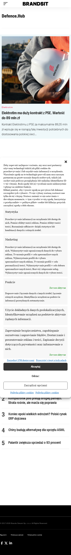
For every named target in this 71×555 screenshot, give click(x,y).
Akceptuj (35, 366)
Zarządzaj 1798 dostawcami (20, 360)
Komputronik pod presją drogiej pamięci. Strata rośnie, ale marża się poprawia (35, 400)
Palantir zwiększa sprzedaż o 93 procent (34, 442)
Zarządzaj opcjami (35, 385)
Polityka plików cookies (22, 392)
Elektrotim (7, 107)
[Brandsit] (35, 3)
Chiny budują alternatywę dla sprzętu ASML (36, 430)
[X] (6, 543)
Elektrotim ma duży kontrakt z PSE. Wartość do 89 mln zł (33, 115)
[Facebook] (2, 543)
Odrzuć (35, 376)
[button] (66, 161)
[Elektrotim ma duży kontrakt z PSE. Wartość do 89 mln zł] (35, 70)
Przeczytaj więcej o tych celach (51, 360)
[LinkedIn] (10, 543)
